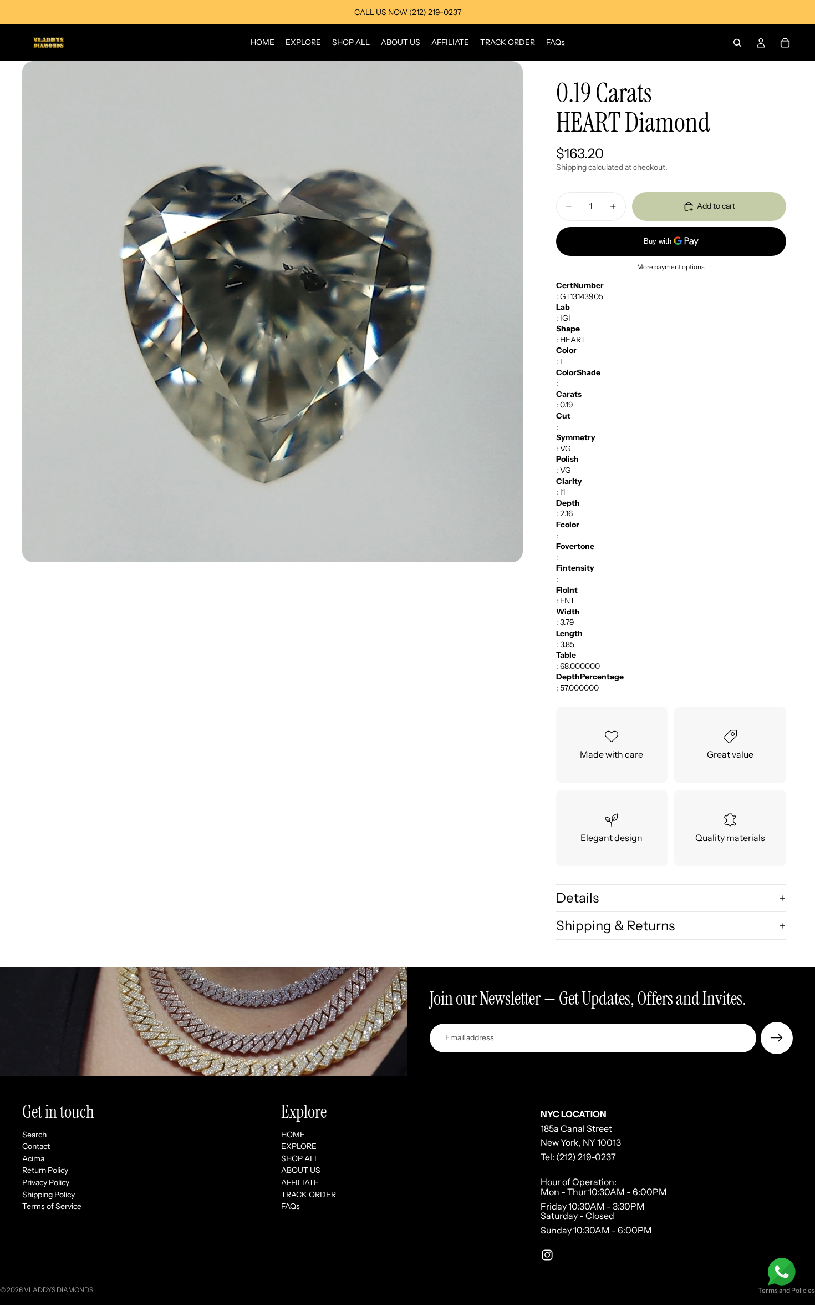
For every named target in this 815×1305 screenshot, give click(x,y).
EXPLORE (299, 1146)
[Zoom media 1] (272, 311)
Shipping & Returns (615, 926)
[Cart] (785, 43)
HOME (293, 1134)
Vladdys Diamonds (58, 1290)
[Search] (737, 43)
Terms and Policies (786, 1290)
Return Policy (45, 1170)
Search (34, 1134)
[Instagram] (547, 1255)
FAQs (290, 1206)
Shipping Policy (48, 1194)
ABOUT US (300, 1170)
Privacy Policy (45, 1182)
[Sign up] (777, 1038)
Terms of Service (51, 1206)
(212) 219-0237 (586, 1156)
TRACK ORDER (308, 1194)
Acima (33, 1158)
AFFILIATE (300, 1182)
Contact (36, 1146)
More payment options (671, 267)
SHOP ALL (300, 1158)
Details (577, 898)
